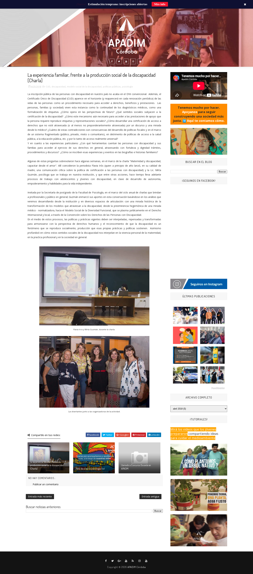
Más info (159, 4)
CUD (48, 86)
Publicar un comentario (46, 484)
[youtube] (126, 61)
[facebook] (112, 61)
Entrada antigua (150, 496)
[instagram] (133, 61)
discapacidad (59, 86)
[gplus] (119, 561)
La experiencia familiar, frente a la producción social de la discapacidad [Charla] (47, 465)
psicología (127, 86)
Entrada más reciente (40, 496)
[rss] (132, 561)
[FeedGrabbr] (198, 388)
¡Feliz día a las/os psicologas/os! (90, 468)
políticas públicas (112, 86)
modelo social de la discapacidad (84, 86)
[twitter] (119, 61)
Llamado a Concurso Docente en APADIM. (136, 467)
